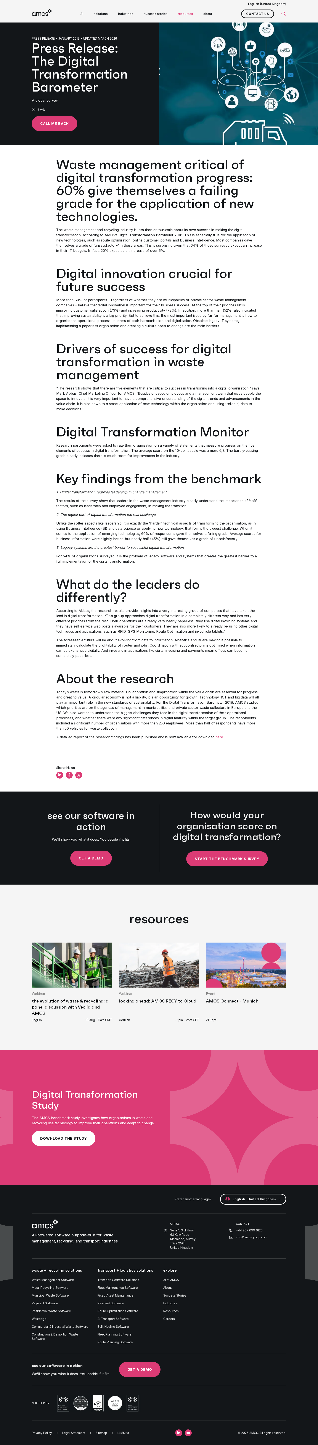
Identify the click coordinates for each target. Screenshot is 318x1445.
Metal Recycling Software (50, 1287)
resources (185, 14)
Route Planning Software (115, 1342)
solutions (101, 14)
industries (125, 14)
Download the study (63, 1138)
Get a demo (91, 858)
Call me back (54, 123)
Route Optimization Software (118, 1311)
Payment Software (45, 1303)
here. (220, 737)
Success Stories (174, 1295)
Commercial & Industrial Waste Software (60, 1326)
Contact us (257, 14)
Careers (169, 1319)
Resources (171, 1311)
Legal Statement (73, 1433)
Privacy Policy (42, 1433)
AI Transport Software (113, 1319)
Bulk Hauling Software (113, 1326)
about (207, 14)
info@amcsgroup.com (251, 1237)
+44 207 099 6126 (249, 1230)
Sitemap (101, 1433)
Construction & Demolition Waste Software (55, 1336)
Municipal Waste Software (50, 1295)
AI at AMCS (171, 1280)
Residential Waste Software (51, 1311)
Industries (170, 1303)
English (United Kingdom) (267, 4)
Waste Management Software (53, 1280)
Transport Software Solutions (118, 1280)
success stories (155, 14)
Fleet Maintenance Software (118, 1287)
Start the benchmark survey (227, 859)
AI (81, 14)
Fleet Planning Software (115, 1334)
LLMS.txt (123, 1433)
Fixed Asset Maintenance (115, 1295)
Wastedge (39, 1319)
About (167, 1287)
